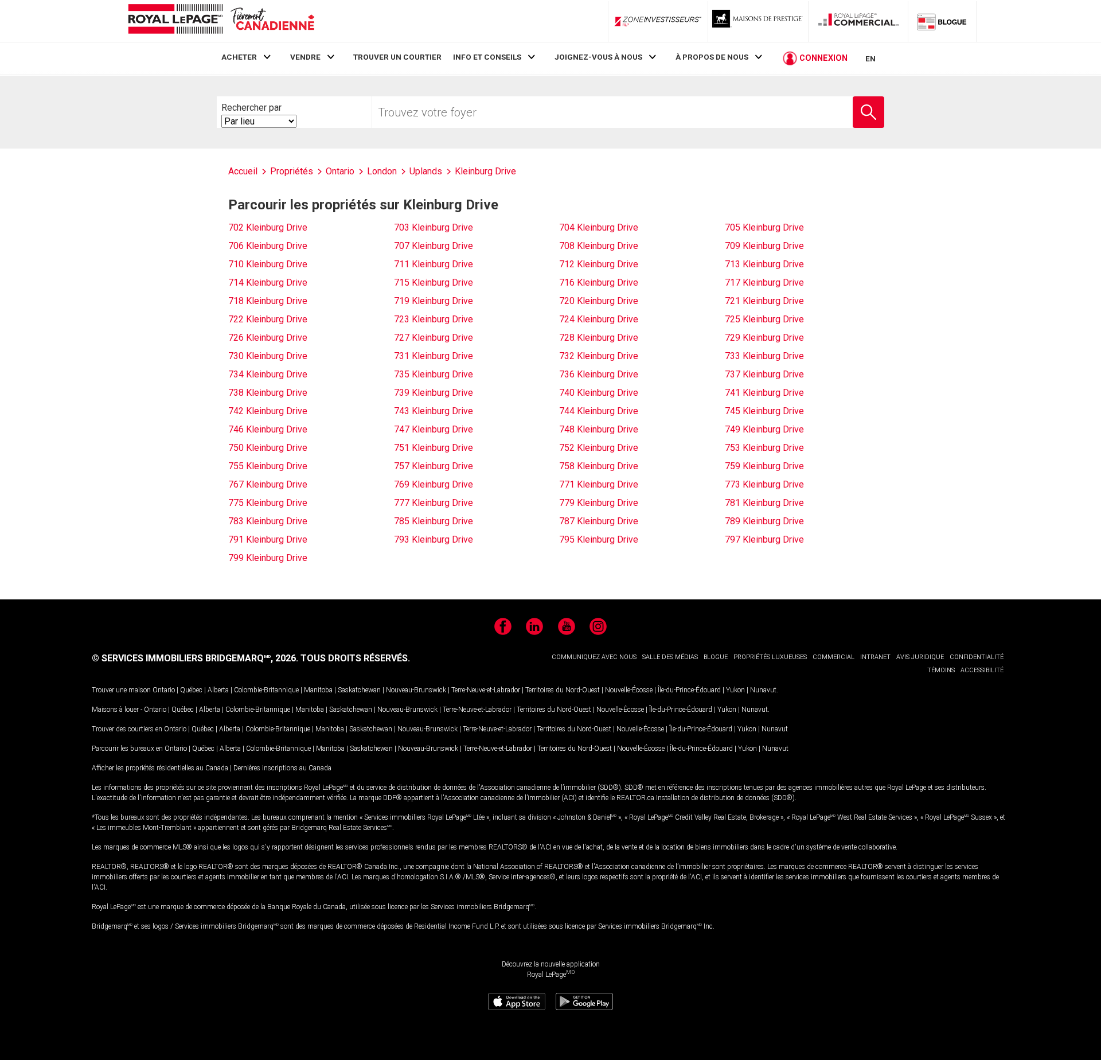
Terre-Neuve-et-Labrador (485, 690)
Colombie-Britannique (266, 690)
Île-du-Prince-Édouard (689, 690)
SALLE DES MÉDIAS (670, 657)
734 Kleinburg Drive (267, 374)
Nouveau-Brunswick (416, 690)
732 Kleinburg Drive (598, 355)
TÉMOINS (941, 670)
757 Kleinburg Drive (433, 466)
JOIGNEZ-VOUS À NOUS (598, 56)
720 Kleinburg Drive (598, 300)
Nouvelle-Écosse (629, 690)
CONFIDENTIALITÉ (977, 657)
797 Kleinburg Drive (764, 539)
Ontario (164, 690)
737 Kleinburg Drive (764, 374)
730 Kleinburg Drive (267, 355)
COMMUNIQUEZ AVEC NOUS (594, 657)
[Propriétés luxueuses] (758, 21)
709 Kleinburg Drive (764, 245)
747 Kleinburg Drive (433, 429)
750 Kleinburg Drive (267, 447)
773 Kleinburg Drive (764, 484)
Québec (191, 690)
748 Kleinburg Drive (598, 429)
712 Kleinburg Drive (598, 264)
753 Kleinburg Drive (764, 447)
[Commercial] (858, 21)
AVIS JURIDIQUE (920, 657)
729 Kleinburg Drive (764, 337)
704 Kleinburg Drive (598, 227)
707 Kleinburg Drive (433, 245)
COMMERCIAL (833, 657)
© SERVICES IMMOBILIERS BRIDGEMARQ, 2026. (195, 658)
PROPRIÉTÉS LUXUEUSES (770, 657)
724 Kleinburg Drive (598, 319)
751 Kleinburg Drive (433, 447)
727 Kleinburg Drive (433, 337)
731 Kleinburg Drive (433, 355)
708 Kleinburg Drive (598, 245)
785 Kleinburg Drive (433, 521)
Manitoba (318, 690)
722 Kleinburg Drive (267, 319)
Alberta (218, 690)
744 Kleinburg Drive (598, 411)
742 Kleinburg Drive (267, 411)
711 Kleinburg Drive (433, 264)
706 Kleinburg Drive (267, 245)
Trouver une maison (121, 690)
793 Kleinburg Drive (433, 539)
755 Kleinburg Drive (267, 466)
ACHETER (239, 56)
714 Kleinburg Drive (267, 282)
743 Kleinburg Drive (433, 411)
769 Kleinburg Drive (433, 484)
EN (870, 58)
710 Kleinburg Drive (267, 264)
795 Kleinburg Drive (598, 539)
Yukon (735, 690)
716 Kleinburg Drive (598, 282)
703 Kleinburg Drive (433, 227)
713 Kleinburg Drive (764, 264)
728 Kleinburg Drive (598, 337)
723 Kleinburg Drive (433, 319)
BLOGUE (716, 657)
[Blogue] (942, 21)
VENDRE (305, 56)
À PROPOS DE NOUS (712, 56)
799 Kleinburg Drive (267, 557)
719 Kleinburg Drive (433, 300)
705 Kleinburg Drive (764, 227)
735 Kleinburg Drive (433, 374)
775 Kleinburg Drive (267, 502)
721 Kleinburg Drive (764, 300)
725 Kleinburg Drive (764, 319)
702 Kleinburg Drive (267, 227)
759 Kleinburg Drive (764, 466)
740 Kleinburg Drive (598, 392)
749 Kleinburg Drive (764, 429)
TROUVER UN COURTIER (397, 56)
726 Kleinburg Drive (267, 337)
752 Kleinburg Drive (598, 447)
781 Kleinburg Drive (764, 502)
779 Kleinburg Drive (598, 502)
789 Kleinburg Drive (764, 521)
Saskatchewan (359, 690)
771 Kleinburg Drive (598, 484)
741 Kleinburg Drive (764, 392)
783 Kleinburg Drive (267, 521)
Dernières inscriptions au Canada (282, 768)
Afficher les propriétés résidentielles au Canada (160, 768)
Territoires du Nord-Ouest (562, 690)
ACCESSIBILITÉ (982, 670)
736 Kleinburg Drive (598, 374)
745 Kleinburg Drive (764, 411)
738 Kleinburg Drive (267, 392)
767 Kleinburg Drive (267, 484)
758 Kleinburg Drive (598, 466)
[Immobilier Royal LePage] (220, 21)
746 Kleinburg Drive (267, 429)
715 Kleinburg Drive (433, 282)
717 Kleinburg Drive (764, 282)
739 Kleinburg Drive (433, 392)
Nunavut (763, 690)
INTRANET (875, 657)
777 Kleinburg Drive (433, 502)
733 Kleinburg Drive (764, 355)
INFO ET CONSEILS (487, 56)
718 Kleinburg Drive (267, 300)
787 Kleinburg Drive (598, 521)
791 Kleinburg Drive (267, 539)
